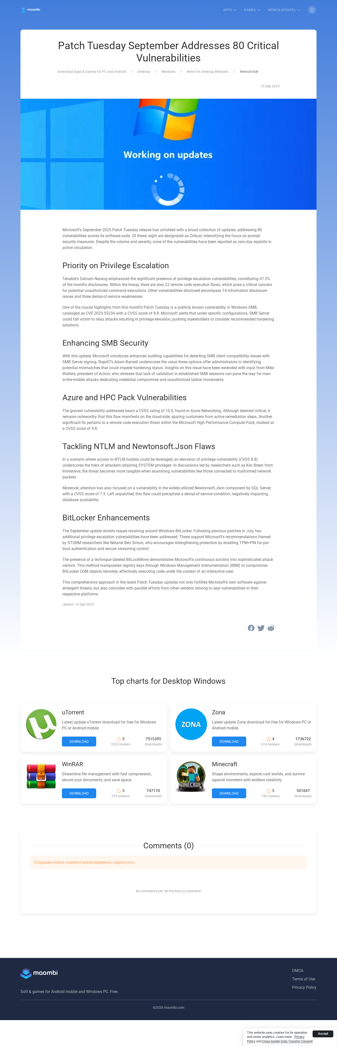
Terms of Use (303, 979)
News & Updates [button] (282, 10)
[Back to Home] (30, 10)
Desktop (143, 72)
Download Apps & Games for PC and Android (91, 72)
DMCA (297, 970)
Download (79, 741)
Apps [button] (227, 10)
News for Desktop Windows (208, 72)
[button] (312, 9)
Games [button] (250, 10)
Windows (168, 72)
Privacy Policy (304, 987)
